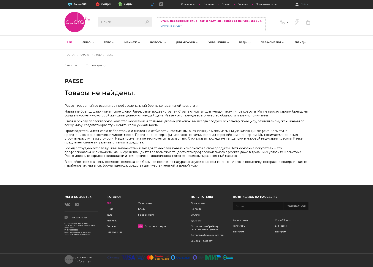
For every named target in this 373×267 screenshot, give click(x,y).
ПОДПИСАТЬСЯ (296, 206)
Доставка (243, 4)
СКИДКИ (106, 4)
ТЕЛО (108, 42)
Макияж (112, 220)
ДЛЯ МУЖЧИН (186, 42)
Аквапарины (240, 220)
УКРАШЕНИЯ (217, 42)
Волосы (111, 226)
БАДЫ (243, 42)
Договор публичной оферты (207, 235)
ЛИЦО (86, 42)
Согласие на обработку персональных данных (204, 228)
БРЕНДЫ (300, 42)
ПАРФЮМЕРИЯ (271, 42)
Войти (304, 4)
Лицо (110, 208)
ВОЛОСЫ (156, 42)
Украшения (145, 203)
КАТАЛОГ (85, 54)
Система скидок (171, 25)
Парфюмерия (146, 214)
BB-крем (238, 231)
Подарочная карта (266, 4)
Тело (109, 214)
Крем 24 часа (283, 220)
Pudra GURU (81, 4)
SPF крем (281, 225)
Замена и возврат (201, 240)
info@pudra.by (78, 217)
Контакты (208, 4)
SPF (69, 42)
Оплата (225, 4)
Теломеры (239, 225)
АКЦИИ (128, 4)
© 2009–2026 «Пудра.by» (84, 259)
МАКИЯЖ (131, 42)
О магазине (188, 4)
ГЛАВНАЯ (70, 54)
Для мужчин (114, 232)
